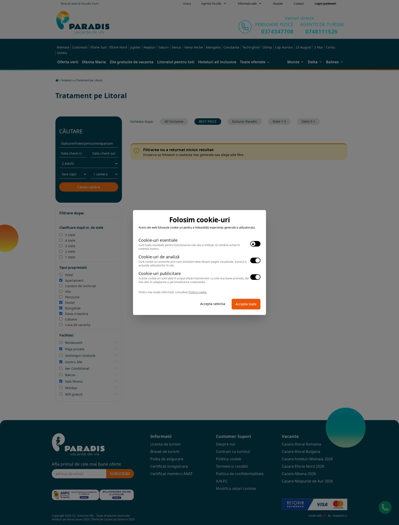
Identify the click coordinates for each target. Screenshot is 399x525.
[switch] (255, 244)
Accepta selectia (212, 304)
